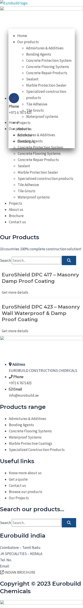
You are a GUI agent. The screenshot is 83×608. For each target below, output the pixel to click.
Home (22, 35)
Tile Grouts (26, 190)
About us (16, 209)
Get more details (15, 292)
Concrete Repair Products (38, 159)
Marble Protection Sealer (38, 172)
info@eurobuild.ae (25, 566)
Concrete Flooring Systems (39, 153)
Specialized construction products (45, 178)
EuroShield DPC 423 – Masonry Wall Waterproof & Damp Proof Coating (41, 313)
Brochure (16, 215)
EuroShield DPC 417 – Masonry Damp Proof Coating (40, 278)
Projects (15, 203)
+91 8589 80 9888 (25, 559)
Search (5, 260)
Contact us (17, 222)
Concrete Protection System (48, 60)
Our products (28, 41)
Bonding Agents (38, 54)
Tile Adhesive (28, 184)
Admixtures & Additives (45, 48)
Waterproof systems (34, 197)
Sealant (24, 165)
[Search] (69, 260)
